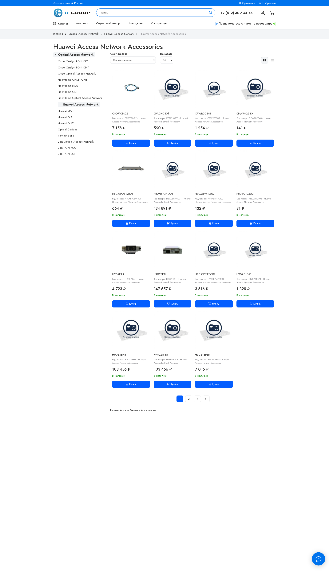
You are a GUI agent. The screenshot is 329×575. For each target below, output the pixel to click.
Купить (133, 143)
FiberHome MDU (68, 86)
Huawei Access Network (119, 34)
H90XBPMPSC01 (205, 274)
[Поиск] (210, 12)
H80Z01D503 (245, 194)
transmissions (66, 135)
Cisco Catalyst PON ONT (73, 67)
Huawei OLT (65, 117)
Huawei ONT (66, 123)
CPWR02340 (244, 113)
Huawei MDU (65, 111)
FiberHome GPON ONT (72, 80)
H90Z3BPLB (161, 355)
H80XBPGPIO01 (163, 194)
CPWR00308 (203, 113)
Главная (58, 34)
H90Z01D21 (244, 274)
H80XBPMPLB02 (205, 194)
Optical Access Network (83, 34)
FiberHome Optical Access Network (80, 98)
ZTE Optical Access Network (75, 142)
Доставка (82, 23)
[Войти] (262, 12)
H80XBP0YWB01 (122, 194)
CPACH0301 (161, 113)
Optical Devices (67, 129)
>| (206, 399)
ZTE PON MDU (67, 148)
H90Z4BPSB (202, 355)
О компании (159, 23)
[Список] (272, 60)
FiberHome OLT (67, 92)
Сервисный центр (108, 23)
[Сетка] (264, 60)
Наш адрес (135, 23)
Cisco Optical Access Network (77, 73)
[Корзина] (272, 12)
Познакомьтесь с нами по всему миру (245, 23)
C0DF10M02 (120, 113)
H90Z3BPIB (119, 355)
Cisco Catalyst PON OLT (73, 61)
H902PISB (160, 274)
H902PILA (118, 274)
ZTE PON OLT (67, 154)
